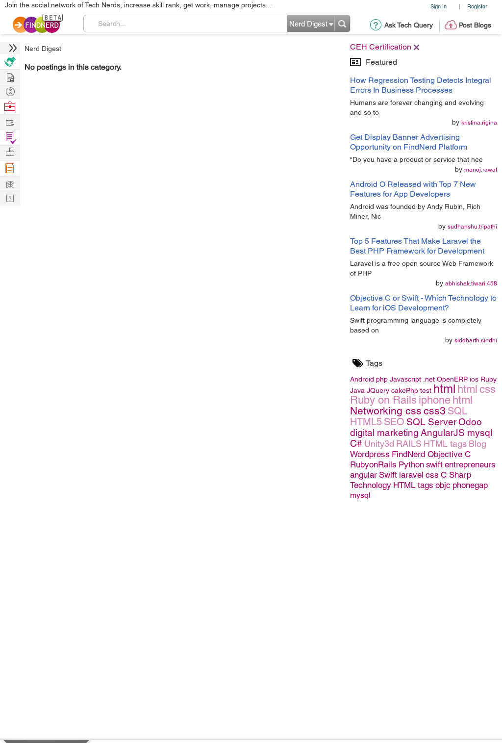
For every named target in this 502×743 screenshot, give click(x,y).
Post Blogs (475, 25)
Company (10, 152)
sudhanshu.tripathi (472, 226)
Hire (10, 61)
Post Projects (10, 76)
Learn (10, 168)
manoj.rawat (480, 169)
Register (477, 6)
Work (10, 106)
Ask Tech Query (408, 25)
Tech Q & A (10, 197)
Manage (10, 137)
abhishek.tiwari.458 (471, 283)
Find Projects (10, 121)
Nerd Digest (43, 48)
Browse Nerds (10, 90)
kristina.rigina (479, 122)
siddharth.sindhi (475, 340)
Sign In (438, 6)
